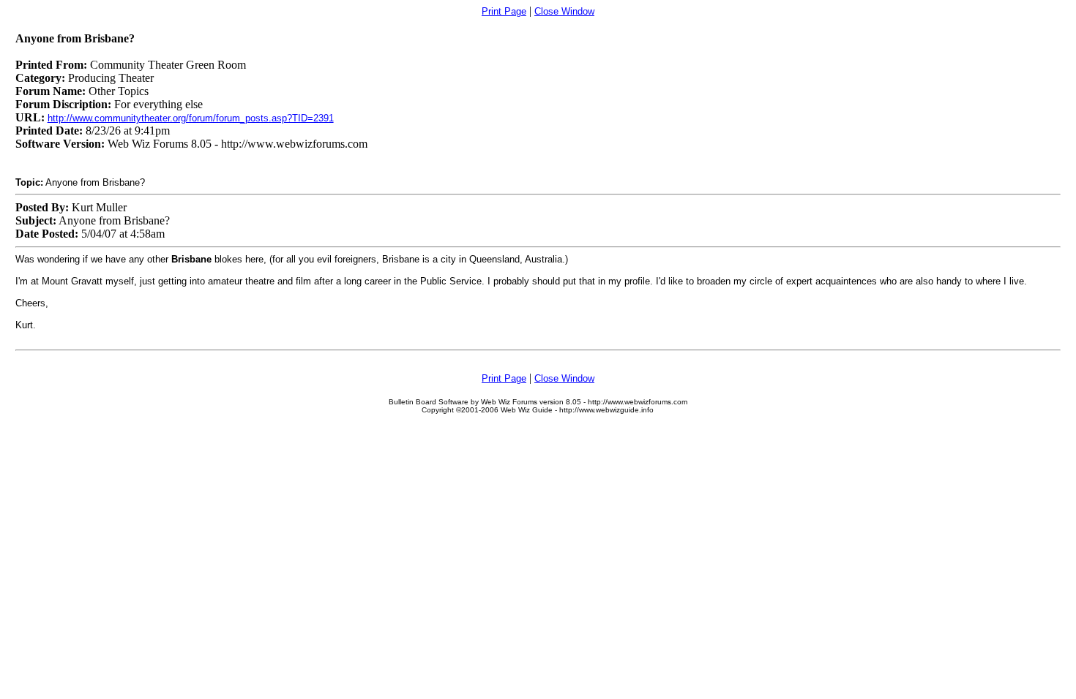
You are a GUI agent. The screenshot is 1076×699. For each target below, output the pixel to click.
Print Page (504, 11)
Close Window (564, 11)
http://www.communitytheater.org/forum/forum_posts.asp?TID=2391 (191, 118)
